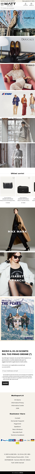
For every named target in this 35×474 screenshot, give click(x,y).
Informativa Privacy (17, 402)
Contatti (17, 418)
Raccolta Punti (17, 432)
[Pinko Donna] (17, 77)
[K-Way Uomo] (17, 104)
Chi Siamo (17, 400)
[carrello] (31, 4)
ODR (17, 408)
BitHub (21, 472)
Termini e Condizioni (17, 435)
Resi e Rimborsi (17, 429)
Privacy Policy (28, 376)
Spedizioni (17, 426)
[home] (10, 4)
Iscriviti (5, 383)
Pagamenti (17, 424)
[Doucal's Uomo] (17, 50)
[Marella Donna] (17, 23)
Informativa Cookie (17, 405)
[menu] (2, 4)
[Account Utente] (25, 4)
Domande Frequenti (17, 421)
